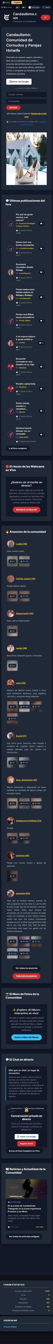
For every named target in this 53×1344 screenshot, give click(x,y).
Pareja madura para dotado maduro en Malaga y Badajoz (25, 292)
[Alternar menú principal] (45, 17)
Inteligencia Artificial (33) (28, 820)
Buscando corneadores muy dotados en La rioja (25, 362)
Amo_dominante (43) (26, 780)
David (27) (21, 736)
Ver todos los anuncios (27, 968)
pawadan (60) (23, 893)
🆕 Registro (16, 2)
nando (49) (21, 648)
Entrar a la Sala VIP (26, 509)
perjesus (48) (22, 855)
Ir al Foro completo (18, 448)
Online (10, 1327)
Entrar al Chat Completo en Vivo (24, 1151)
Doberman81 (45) (25, 613)
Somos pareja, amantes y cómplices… (22, 406)
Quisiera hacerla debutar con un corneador (23, 431)
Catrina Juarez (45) (25, 578)
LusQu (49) (21, 544)
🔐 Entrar (6, 2)
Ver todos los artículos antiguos (24, 1236)
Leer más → (40, 1227)
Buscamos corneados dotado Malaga (24, 267)
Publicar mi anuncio (26, 976)
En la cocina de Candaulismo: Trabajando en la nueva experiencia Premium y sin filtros (24, 1209)
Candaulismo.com (25, 16)
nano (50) (21, 683)
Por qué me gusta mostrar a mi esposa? (24, 217)
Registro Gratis (26, 1143)
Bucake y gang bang (25, 384)
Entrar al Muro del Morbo (26, 1037)
